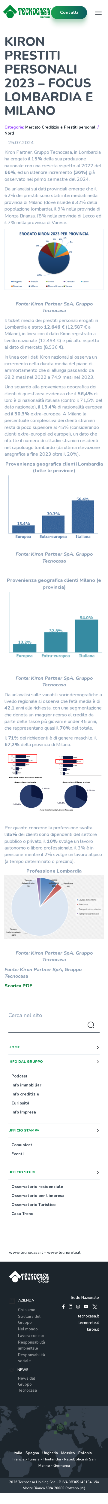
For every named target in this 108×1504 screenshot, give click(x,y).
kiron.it (93, 1329)
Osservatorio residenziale (37, 1187)
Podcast (19, 1076)
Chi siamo (26, 1310)
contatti (69, 12)
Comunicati (22, 1145)
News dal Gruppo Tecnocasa (27, 1384)
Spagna (32, 1453)
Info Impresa (23, 1112)
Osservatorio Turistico (33, 1205)
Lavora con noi (31, 1335)
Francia (19, 1459)
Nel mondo (28, 1329)
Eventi (17, 1154)
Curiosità (20, 1103)
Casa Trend (22, 1214)
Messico (68, 1453)
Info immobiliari (27, 1085)
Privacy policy (29, 1494)
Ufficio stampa (23, 1130)
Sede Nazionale (85, 1297)
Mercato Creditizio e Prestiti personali (60, 127)
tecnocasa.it (88, 1316)
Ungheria (50, 1453)
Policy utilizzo (53, 1494)
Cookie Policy (77, 1494)
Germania (61, 1465)
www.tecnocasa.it (26, 1252)
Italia (18, 1453)
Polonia (85, 1453)
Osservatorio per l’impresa (37, 1196)
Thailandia (52, 1459)
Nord (9, 133)
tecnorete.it (89, 1323)
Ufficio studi (21, 1172)
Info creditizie (25, 1094)
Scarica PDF (18, 986)
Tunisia (34, 1459)
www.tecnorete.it (63, 1252)
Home (14, 1047)
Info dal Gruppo (25, 1061)
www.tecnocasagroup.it (54, 1501)
